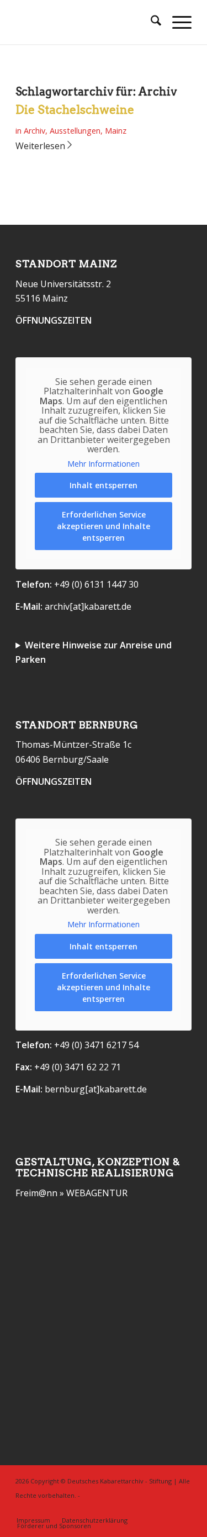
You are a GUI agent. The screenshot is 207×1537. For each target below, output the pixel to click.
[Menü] (176, 22)
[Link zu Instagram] (183, 1509)
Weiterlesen (40, 146)
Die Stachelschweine (74, 110)
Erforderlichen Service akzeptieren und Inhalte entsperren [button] (103, 526)
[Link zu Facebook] (166, 1509)
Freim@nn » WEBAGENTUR (71, 1193)
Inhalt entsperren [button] (103, 485)
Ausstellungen (75, 130)
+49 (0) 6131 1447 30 (96, 584)
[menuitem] (150, 22)
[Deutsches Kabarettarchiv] (85, 22)
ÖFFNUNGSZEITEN (53, 320)
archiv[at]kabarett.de (88, 606)
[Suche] (150, 22)
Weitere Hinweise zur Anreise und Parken (93, 652)
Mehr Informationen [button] (103, 464)
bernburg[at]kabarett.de (96, 1089)
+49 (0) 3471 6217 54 (96, 1045)
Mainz (115, 130)
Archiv (34, 130)
